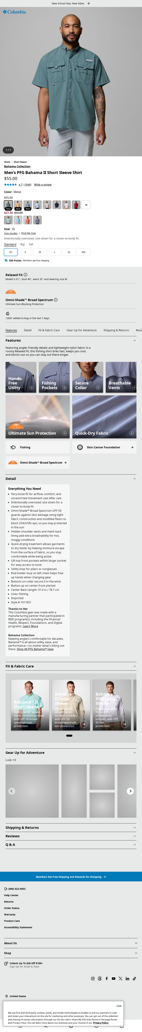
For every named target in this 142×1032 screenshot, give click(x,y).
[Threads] (99, 978)
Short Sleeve (20, 161)
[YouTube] (113, 978)
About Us (10, 943)
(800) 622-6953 (16, 888)
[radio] (8, 205)
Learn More (30, 626)
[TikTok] (134, 978)
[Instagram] (92, 978)
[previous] (11, 791)
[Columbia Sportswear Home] (14, 12)
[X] (120, 978)
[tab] (10, 244)
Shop (7, 953)
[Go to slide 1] (69, 736)
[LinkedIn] (127, 978)
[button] (25, 274)
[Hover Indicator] (31, 388)
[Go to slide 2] (75, 736)
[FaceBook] (106, 978)
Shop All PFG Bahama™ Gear (35, 649)
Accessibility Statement (18, 927)
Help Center (11, 895)
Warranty (9, 914)
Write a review (43, 185)
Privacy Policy (100, 1022)
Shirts (7, 161)
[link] (32, 791)
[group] (71, 705)
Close (118, 1005)
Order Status (11, 908)
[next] (130, 791)
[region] (71, 81)
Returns (9, 901)
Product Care (12, 921)
